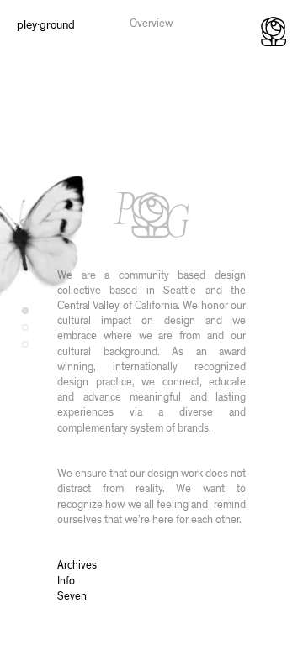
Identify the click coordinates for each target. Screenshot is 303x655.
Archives (77, 565)
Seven (72, 596)
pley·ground (46, 25)
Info (66, 581)
